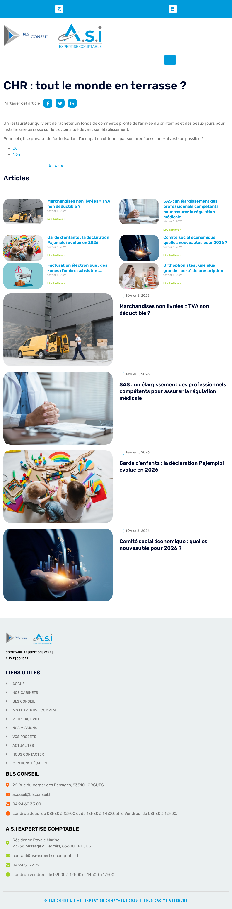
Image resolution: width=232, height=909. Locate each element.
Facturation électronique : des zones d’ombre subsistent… (77, 268)
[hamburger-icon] (170, 60)
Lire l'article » (56, 219)
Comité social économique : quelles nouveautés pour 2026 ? (195, 240)
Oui (15, 148)
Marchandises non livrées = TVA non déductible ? (78, 204)
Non (16, 154)
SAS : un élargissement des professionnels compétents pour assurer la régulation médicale (191, 209)
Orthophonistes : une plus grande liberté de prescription (193, 268)
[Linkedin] (173, 9)
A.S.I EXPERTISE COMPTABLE (42, 829)
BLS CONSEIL (22, 774)
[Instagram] (59, 9)
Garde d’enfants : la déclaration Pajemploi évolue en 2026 (78, 240)
